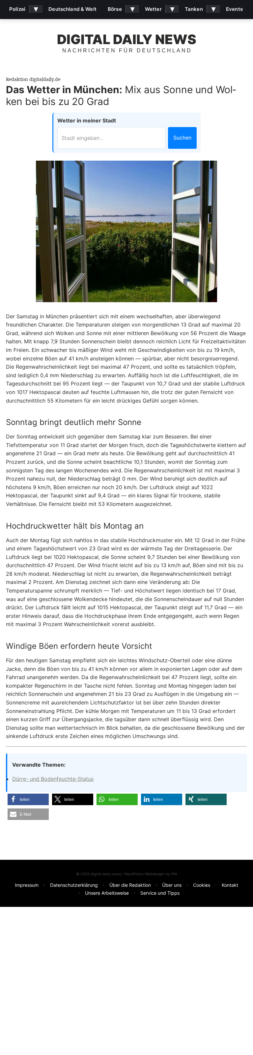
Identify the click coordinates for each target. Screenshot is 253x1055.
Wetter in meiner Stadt (86, 120)
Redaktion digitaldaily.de (33, 79)
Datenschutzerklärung (74, 885)
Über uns (172, 885)
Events (234, 9)
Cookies (201, 885)
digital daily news (126, 39)
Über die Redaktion (130, 885)
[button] (28, 799)
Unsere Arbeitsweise (107, 893)
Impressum (27, 885)
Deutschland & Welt (72, 9)
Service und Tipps (160, 893)
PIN (174, 874)
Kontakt (230, 885)
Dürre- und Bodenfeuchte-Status (53, 779)
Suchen (182, 137)
